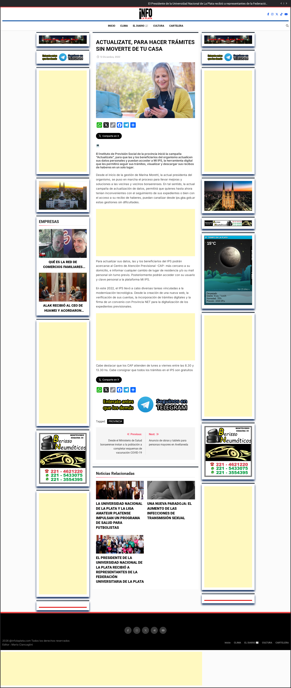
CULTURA (158, 25)
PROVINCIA (115, 421)
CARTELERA (176, 25)
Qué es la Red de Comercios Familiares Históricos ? (63, 267)
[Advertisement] (63, 121)
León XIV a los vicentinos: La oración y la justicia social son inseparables (221, 3)
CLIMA (124, 25)
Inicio (111, 25)
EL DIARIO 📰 (140, 25)
